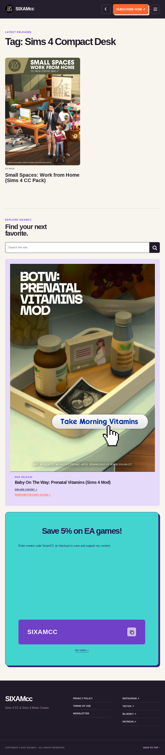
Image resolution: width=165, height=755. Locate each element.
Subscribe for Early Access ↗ (32, 495)
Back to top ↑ (151, 747)
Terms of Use (82, 706)
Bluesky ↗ (129, 714)
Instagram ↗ (130, 698)
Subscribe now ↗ (130, 9)
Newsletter (81, 713)
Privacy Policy (83, 698)
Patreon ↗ (129, 721)
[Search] (154, 247)
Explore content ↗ (26, 490)
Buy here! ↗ (82, 650)
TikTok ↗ (128, 706)
